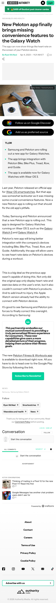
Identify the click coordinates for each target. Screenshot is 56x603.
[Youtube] (23, 568)
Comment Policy (22, 422)
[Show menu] (3, 3)
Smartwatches (31, 405)
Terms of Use (28, 545)
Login (50, 3)
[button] (28, 3)
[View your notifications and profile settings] (51, 449)
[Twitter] (32, 568)
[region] (28, 468)
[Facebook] (3, 568)
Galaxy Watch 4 (27, 232)
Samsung (5, 392)
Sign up (49, 428)
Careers (28, 537)
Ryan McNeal (11, 54)
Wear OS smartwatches (20, 191)
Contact (28, 529)
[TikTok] (52, 568)
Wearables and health (13, 18)
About (28, 522)
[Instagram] (13, 568)
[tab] (10, 449)
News (5, 388)
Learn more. (49, 14)
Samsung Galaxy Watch (20, 392)
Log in (42, 428)
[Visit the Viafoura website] (48, 506)
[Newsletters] (42, 568)
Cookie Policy (28, 560)
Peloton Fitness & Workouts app (32, 355)
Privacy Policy (28, 553)
